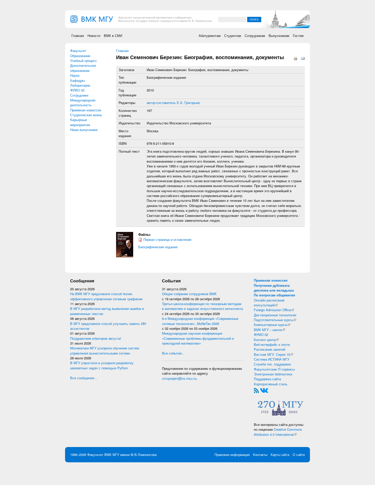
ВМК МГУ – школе (269, 329)
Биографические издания (158, 246)
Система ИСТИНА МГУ (271, 359)
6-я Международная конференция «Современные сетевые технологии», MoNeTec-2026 (200, 321)
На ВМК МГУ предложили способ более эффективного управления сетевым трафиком (106, 296)
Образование (80, 55)
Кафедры (77, 80)
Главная (77, 35)
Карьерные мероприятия (80, 122)
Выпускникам (279, 35)
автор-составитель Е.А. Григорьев (173, 102)
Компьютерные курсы (272, 324)
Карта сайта (280, 454)
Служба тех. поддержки (272, 364)
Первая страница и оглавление (167, 239)
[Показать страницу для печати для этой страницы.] (295, 58)
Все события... (173, 353)
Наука (74, 75)
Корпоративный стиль (271, 384)
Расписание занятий (269, 349)
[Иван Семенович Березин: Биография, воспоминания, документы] (124, 244)
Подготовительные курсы (275, 319)
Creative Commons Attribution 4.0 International (278, 432)
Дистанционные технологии (275, 314)
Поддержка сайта (267, 378)
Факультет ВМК (99, 454)
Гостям (298, 35)
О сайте (299, 454)
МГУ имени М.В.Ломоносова (134, 454)
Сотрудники (79, 95)
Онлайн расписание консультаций (269, 302)
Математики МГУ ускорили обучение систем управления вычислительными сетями (104, 350)
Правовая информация (232, 454)
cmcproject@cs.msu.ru (179, 378)
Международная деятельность (82, 102)
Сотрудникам (255, 35)
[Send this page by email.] (303, 58)
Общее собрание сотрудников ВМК (189, 293)
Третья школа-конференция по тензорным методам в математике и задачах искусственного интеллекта (202, 306)
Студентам (232, 35)
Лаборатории (80, 85)
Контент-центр (266, 339)
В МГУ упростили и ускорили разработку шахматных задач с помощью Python (101, 365)
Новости (94, 35)
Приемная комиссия (85, 110)
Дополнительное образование (83, 68)
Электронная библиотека (273, 374)
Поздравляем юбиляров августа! (95, 338)
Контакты (260, 454)
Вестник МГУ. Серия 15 (273, 354)
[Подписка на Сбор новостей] (256, 390)
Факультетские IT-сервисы (274, 369)
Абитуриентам (210, 35)
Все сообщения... (83, 377)
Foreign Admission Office (274, 309)
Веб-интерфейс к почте (272, 344)
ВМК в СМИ (113, 35)
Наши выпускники (83, 129)
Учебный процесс (83, 60)
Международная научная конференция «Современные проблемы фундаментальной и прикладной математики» (198, 338)
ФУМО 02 (77, 90)
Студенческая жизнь (86, 114)
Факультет (78, 50)
